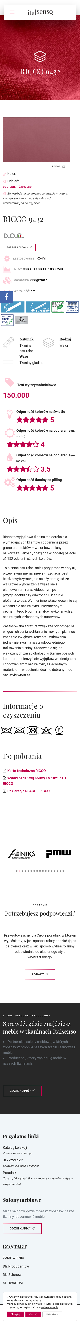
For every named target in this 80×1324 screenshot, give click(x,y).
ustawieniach (49, 1307)
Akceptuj (15, 1314)
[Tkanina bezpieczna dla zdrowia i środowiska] (57, 307)
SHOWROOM (13, 1283)
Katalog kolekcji (15, 1147)
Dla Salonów (12, 1275)
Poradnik (9, 1173)
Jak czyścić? (13, 1160)
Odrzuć (33, 1314)
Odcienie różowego (17, 187)
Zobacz (38, 974)
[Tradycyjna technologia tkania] (72, 307)
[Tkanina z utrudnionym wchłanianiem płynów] (22, 320)
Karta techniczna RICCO (26, 771)
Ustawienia (52, 1314)
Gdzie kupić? (20, 1090)
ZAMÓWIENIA (13, 1258)
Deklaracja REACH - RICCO (28, 791)
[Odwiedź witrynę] (21, 855)
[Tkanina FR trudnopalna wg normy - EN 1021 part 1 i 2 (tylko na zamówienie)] (37, 307)
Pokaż (56, 166)
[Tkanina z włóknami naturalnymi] (7, 320)
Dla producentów (16, 1266)
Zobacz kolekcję (18, 247)
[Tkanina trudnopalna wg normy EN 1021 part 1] (12, 307)
